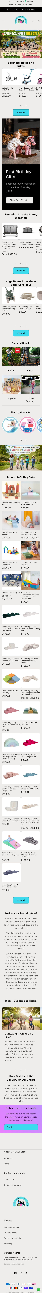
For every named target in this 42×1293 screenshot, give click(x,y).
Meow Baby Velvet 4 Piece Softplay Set (10, 886)
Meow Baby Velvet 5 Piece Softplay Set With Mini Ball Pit (11, 629)
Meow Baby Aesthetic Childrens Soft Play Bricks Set (29, 661)
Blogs (6, 1164)
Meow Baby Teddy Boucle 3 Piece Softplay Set (11, 725)
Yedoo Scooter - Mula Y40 (8, 89)
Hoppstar (11, 398)
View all (21, 112)
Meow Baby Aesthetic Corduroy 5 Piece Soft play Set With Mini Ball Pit (30, 822)
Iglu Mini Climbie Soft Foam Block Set (29, 504)
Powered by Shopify (30, 1292)
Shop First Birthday (19, 200)
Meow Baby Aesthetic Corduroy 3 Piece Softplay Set (10, 789)
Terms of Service (11, 1227)
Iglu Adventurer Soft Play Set (29, 724)
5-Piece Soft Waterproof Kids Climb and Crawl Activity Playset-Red (30, 596)
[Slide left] (16, 105)
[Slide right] (26, 105)
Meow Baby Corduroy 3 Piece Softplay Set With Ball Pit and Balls (30, 693)
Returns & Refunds (12, 1238)
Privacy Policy (10, 1233)
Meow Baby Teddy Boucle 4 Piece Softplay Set (30, 629)
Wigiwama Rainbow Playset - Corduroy (28, 533)
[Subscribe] (35, 1127)
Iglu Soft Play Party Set (11, 593)
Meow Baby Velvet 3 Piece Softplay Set (29, 756)
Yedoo (30, 370)
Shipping (8, 1244)
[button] (3, 21)
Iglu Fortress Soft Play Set (11, 504)
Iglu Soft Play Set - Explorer (9, 533)
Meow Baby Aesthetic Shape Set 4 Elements (30, 788)
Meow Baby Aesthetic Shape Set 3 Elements (10, 820)
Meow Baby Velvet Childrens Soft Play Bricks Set (28, 855)
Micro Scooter (30, 399)
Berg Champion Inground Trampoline (27, 243)
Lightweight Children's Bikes (18, 1035)
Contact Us (9, 1179)
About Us (8, 1158)
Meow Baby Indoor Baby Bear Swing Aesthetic (9, 309)
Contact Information (13, 1185)
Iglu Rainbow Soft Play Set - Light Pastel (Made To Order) (11, 757)
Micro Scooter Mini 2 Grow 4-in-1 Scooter (27, 89)
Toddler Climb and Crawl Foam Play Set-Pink (10, 855)
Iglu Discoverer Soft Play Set (29, 564)
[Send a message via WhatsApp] (38, 1289)
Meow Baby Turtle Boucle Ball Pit (26, 308)
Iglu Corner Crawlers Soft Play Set (10, 692)
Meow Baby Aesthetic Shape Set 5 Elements (10, 660)
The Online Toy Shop (18, 1292)
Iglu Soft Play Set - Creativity (9, 564)
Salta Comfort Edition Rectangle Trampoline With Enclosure (9, 245)
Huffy (11, 370)
